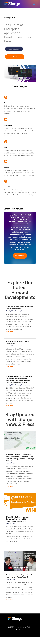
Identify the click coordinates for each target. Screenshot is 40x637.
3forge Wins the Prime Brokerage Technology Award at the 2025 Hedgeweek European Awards (17, 519)
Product (6, 103)
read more (9, 331)
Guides (6, 147)
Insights (6, 167)
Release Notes (8, 125)
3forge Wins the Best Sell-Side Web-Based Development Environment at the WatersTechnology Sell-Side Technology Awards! (20, 219)
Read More (20, 255)
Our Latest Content (14, 49)
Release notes (25, 311)
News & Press (8, 187)
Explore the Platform (14, 57)
